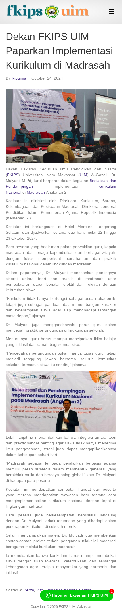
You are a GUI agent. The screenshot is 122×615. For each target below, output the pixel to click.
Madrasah (36, 192)
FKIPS (12, 175)
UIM (83, 175)
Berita (29, 590)
